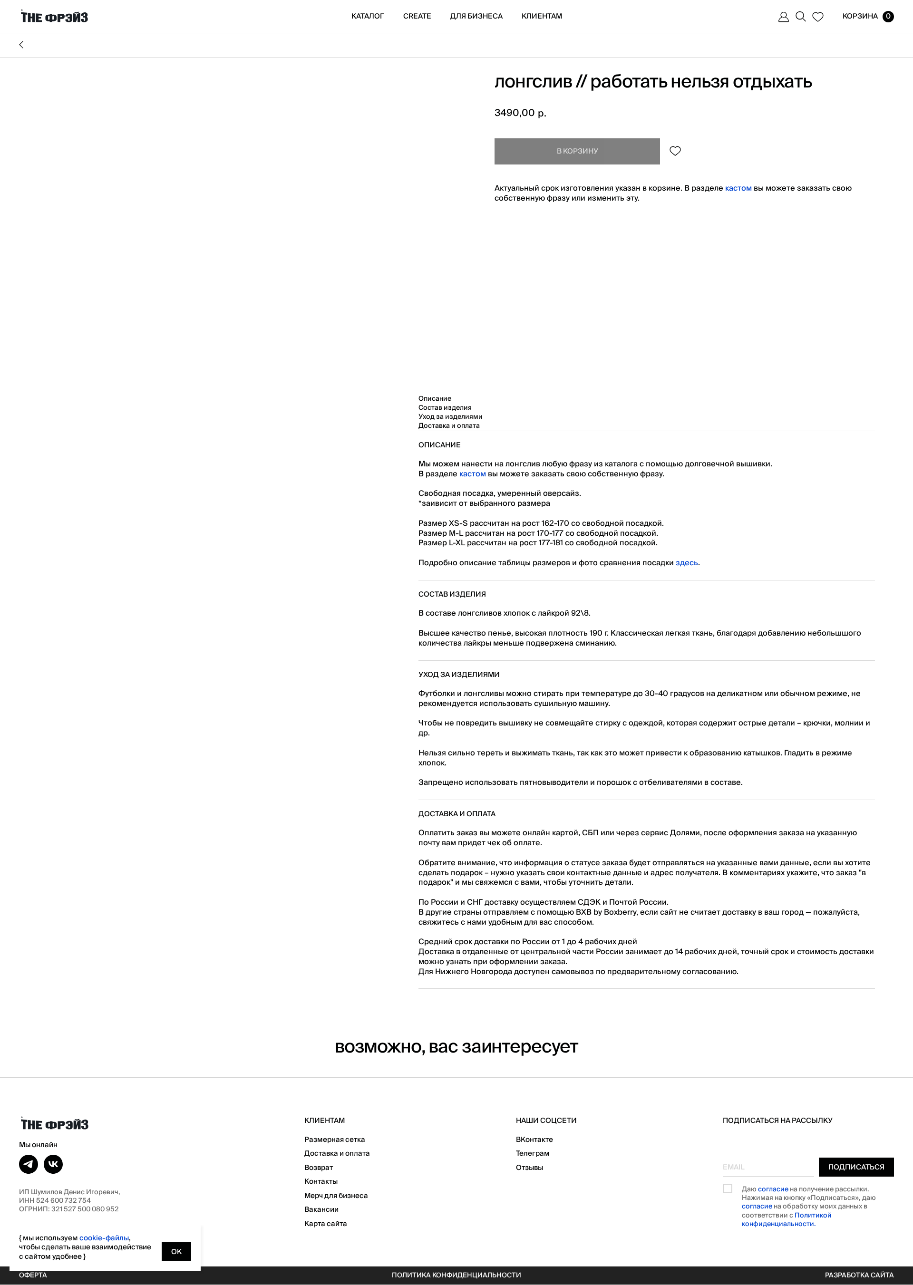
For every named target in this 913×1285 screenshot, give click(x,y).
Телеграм (533, 1153)
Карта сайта (325, 1223)
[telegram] (28, 1164)
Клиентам (542, 16)
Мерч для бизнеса (336, 1195)
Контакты (321, 1181)
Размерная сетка (334, 1139)
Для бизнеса (476, 16)
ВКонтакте (534, 1139)
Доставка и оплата (337, 1153)
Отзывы (529, 1167)
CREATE (417, 16)
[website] (783, 16)
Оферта (33, 1275)
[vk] (53, 1164)
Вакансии (321, 1209)
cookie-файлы (104, 1238)
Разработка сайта (859, 1275)
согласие (773, 1189)
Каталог (367, 16)
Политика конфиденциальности (456, 1275)
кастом (738, 188)
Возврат (318, 1167)
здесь (687, 563)
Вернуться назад (456, 45)
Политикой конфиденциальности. (787, 1220)
